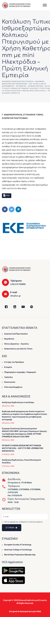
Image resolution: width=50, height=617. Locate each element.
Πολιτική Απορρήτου (13, 387)
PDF (7, 195)
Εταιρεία (8, 367)
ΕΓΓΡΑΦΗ (10, 528)
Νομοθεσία (9, 339)
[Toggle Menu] (45, 5)
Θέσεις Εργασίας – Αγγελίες (16, 344)
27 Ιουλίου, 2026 (8, 454)
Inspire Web (36, 611)
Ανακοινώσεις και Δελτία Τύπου (18, 349)
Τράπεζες (8, 377)
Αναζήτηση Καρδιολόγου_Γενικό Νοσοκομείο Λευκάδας (21, 461)
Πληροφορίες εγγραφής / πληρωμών (20, 372)
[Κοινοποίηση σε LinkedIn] (18, 209)
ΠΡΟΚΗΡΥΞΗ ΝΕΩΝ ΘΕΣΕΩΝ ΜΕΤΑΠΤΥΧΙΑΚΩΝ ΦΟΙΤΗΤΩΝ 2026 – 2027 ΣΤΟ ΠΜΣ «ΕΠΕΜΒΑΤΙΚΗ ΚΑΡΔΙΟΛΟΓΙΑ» (22, 448)
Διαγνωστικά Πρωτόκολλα (16, 334)
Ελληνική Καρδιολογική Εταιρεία (32, 600)
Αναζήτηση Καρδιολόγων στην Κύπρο (18, 402)
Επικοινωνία (9, 382)
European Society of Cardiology (17, 545)
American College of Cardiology (18, 550)
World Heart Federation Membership (19, 555)
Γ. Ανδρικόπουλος (12, 114)
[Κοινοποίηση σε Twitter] (11, 209)
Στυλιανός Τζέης (33, 114)
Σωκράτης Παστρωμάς (15, 118)
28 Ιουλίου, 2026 (8, 406)
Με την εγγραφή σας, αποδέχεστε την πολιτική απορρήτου (23, 522)
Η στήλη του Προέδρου (14, 362)
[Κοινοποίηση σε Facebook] (5, 209)
